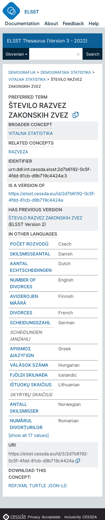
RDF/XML (18, 485)
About (51, 23)
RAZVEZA (18, 152)
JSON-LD (57, 485)
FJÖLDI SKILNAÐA (29, 375)
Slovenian (15, 54)
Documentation (22, 23)
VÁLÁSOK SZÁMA (29, 365)
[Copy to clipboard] (75, 115)
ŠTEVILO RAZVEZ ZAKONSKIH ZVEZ (45, 218)
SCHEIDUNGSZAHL (30, 322)
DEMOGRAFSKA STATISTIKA (66, 72)
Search (92, 54)
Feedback (73, 23)
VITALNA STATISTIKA (27, 79)
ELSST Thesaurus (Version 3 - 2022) (47, 41)
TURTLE (37, 485)
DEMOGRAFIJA (22, 72)
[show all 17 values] (28, 435)
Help (94, 23)
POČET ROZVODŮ (29, 244)
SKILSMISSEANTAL (30, 254)
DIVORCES (21, 312)
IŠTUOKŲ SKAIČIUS (31, 384)
